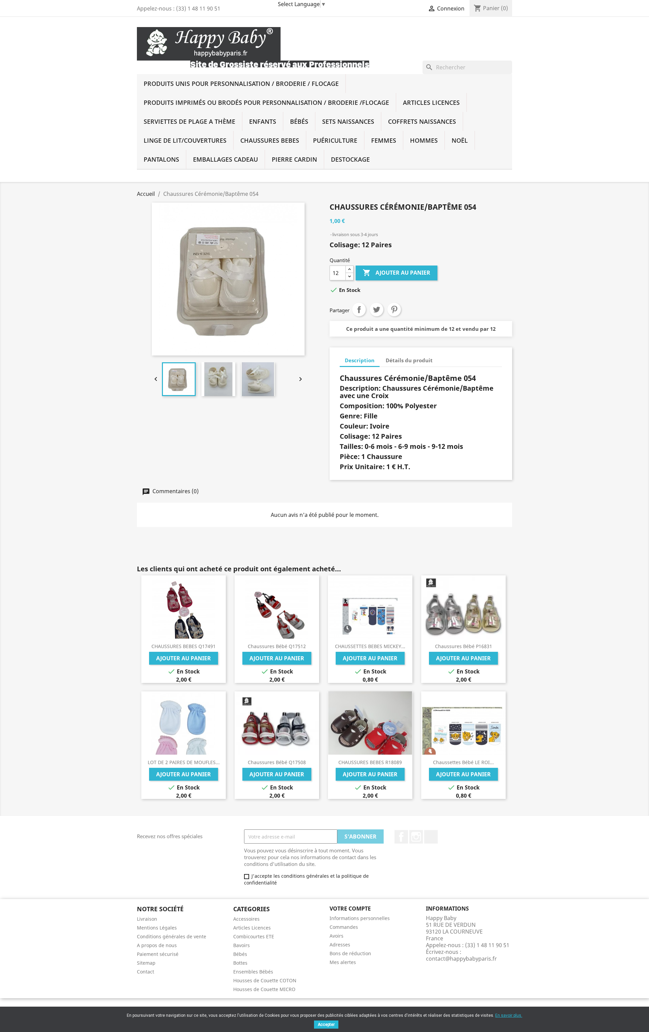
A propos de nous (157, 945)
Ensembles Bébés (253, 971)
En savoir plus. (508, 1015)
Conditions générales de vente (171, 936)
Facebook (401, 837)
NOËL (460, 140)
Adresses (340, 944)
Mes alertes (343, 962)
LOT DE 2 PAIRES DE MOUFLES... (184, 762)
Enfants (262, 121)
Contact (145, 971)
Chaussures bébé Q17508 (277, 762)
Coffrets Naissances (422, 121)
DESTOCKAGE (350, 159)
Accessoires (246, 919)
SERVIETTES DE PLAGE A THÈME (189, 121)
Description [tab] (360, 360)
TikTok (431, 837)
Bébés (299, 121)
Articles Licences (431, 102)
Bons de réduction (350, 953)
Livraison (147, 919)
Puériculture (335, 140)
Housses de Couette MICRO (264, 989)
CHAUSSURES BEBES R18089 (370, 762)
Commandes (344, 927)
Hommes (424, 140)
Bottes (240, 963)
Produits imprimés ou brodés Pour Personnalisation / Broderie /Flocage (266, 102)
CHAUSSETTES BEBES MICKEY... (370, 646)
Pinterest (394, 309)
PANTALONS (161, 159)
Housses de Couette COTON (264, 980)
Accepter (326, 1024)
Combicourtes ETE (253, 936)
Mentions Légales (157, 927)
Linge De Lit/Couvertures (185, 140)
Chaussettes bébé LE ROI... (463, 762)
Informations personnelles (360, 918)
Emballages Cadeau (225, 159)
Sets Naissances (348, 121)
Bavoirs (241, 945)
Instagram (416, 837)
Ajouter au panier (396, 273)
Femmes (383, 140)
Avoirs (336, 936)
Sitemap (146, 963)
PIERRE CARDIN (294, 159)
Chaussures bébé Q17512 (277, 646)
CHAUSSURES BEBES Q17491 (183, 646)
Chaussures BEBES (269, 140)
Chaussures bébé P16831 (463, 646)
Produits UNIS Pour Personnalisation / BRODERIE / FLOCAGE (241, 83)
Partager (359, 309)
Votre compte (350, 908)
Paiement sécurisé (157, 954)
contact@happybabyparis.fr (461, 958)
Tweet (376, 309)
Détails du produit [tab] (409, 360)
